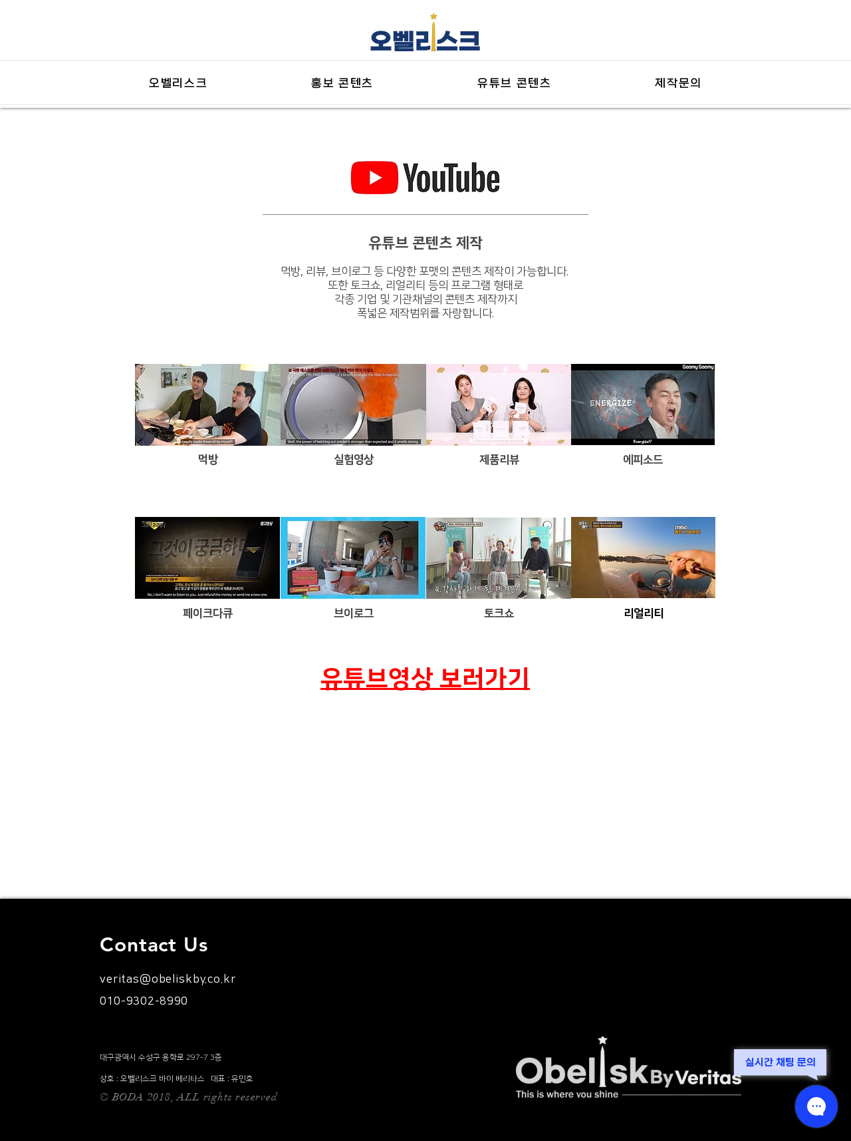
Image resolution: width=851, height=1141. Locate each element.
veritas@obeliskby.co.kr (168, 979)
